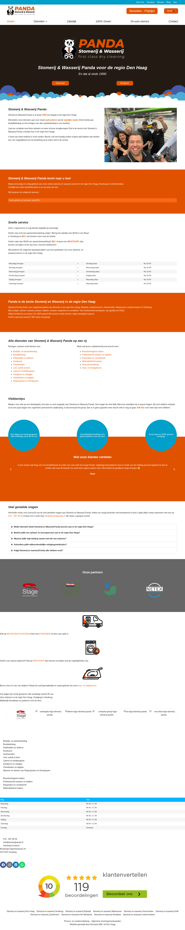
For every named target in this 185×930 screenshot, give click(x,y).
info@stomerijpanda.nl (55, 516)
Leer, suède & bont (21, 368)
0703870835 (44, 634)
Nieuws (160, 2)
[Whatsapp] (22, 865)
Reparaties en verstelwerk (93, 358)
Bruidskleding (19, 355)
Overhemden (19, 364)
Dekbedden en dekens (23, 358)
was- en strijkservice (87, 686)
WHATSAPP (38, 661)
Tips (175, 2)
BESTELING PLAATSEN (18, 634)
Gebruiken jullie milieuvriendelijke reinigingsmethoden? (40, 544)
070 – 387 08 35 (15, 516)
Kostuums (17, 361)
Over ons (140, 2)
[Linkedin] (16, 865)
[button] (40, 21)
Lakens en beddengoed (23, 371)
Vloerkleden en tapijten (23, 378)
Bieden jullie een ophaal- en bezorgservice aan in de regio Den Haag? (47, 533)
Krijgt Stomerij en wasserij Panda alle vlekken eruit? (38, 550)
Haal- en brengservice (92, 368)
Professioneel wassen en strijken (97, 355)
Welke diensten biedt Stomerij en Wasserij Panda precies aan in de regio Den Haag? (54, 527)
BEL (24, 236)
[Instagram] (9, 865)
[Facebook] (3, 865)
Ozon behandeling (90, 364)
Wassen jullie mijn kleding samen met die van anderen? (40, 539)
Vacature (151, 2)
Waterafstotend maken (92, 361)
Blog (168, 2)
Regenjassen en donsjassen (26, 381)
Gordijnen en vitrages (22, 374)
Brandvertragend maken (93, 351)
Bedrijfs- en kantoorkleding (25, 351)
